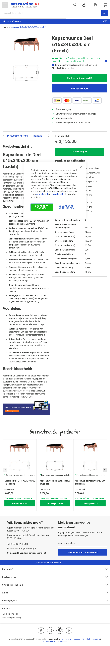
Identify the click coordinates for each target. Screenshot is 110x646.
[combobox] (33, 13)
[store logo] (25, 5)
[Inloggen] (84, 5)
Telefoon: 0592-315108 (17, 544)
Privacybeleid (87, 639)
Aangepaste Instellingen (66, 207)
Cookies (96, 639)
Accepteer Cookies (41, 207)
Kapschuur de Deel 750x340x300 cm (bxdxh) (19, 482)
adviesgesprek (36, 553)
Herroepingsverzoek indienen (55, 642)
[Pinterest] (59, 630)
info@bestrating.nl (15, 617)
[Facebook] (41, 630)
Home (5, 27)
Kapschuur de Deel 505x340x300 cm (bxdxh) (90, 482)
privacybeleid (57, 194)
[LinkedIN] (69, 630)
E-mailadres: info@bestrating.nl (21, 548)
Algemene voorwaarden (70, 639)
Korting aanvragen (79, 88)
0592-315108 (12, 614)
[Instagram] (50, 630)
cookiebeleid (42, 194)
